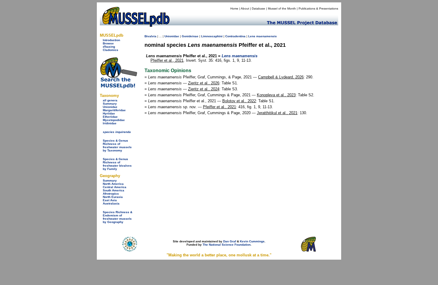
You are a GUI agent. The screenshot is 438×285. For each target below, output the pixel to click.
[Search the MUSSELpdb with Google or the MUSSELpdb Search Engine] (118, 87)
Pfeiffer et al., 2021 (167, 60)
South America (113, 190)
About (245, 8)
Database (258, 8)
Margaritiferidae (114, 110)
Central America (114, 187)
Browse (108, 43)
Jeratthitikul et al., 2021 (277, 113)
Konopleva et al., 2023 (276, 95)
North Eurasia (113, 197)
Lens (251, 36)
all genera (110, 100)
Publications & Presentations (318, 8)
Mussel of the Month (282, 8)
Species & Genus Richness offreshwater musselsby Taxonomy (117, 145)
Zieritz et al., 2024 (203, 89)
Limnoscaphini (212, 36)
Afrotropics (111, 193)
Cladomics (110, 50)
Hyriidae (109, 113)
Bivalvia (150, 36)
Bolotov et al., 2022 (239, 101)
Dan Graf (229, 241)
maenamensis (266, 36)
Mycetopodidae (114, 120)
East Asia (110, 200)
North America (113, 183)
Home (234, 8)
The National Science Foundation (227, 244)
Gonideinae (190, 36)
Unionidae (110, 107)
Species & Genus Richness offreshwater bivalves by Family (117, 164)
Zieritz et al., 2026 (203, 83)
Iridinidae (110, 123)
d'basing (109, 46)
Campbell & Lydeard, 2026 (281, 77)
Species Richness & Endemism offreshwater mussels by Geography (117, 217)
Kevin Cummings (252, 241)
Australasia (111, 203)
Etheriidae (110, 116)
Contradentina (235, 36)
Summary (110, 103)
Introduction (111, 40)
